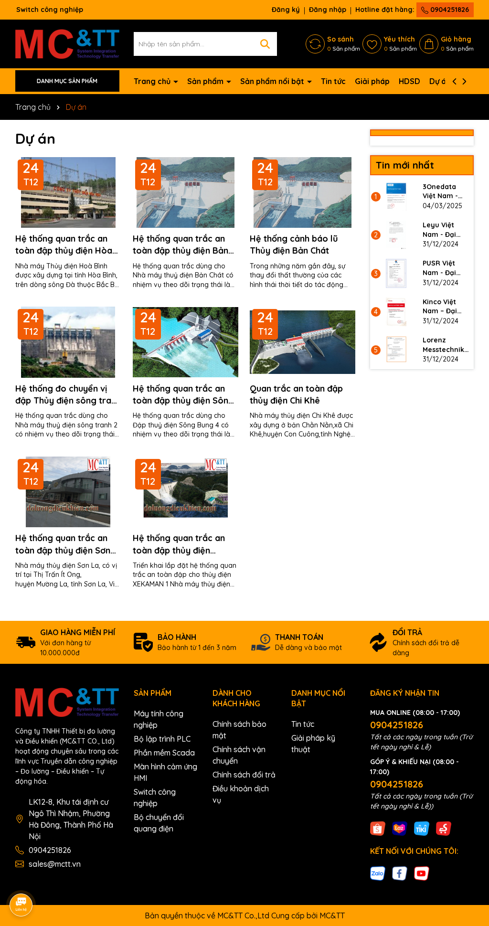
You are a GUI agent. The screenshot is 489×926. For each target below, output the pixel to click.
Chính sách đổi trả (244, 774)
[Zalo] (377, 873)
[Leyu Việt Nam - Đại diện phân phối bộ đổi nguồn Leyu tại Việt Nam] (396, 235)
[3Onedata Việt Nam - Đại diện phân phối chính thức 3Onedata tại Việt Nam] (396, 196)
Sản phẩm (206, 81)
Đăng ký (286, 9)
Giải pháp (372, 81)
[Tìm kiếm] (265, 43)
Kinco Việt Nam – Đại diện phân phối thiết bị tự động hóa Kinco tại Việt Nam (445, 307)
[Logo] (67, 43)
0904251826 (448, 9)
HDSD (409, 81)
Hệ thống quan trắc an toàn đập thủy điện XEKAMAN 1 (179, 544)
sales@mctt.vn (55, 864)
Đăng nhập (327, 9)
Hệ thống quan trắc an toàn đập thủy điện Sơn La (62, 544)
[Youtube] (421, 873)
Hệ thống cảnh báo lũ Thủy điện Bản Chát (294, 244)
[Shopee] (377, 827)
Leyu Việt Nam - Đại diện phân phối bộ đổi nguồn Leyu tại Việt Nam (443, 230)
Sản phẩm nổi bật (273, 81)
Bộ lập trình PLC (162, 739)
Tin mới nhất (405, 165)
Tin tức (333, 81)
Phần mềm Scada (164, 752)
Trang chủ (153, 81)
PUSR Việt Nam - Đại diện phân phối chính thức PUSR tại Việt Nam (445, 268)
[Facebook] (399, 873)
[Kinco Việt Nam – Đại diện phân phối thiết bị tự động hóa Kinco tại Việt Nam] (396, 312)
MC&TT (332, 915)
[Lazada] (399, 827)
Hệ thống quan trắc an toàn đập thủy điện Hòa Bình (63, 244)
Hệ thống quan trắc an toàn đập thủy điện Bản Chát (180, 244)
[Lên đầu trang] (468, 840)
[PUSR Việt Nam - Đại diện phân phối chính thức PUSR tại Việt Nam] (396, 273)
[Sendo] (443, 827)
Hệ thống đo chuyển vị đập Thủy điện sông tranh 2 (68, 394)
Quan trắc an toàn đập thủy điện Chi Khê (296, 394)
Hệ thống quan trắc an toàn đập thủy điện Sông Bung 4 (183, 394)
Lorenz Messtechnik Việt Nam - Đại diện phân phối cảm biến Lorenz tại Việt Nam (446, 345)
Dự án (439, 81)
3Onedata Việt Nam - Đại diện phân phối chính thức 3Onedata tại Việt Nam (446, 191)
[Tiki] (421, 827)
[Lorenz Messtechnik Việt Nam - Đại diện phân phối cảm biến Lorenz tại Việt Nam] (396, 350)
